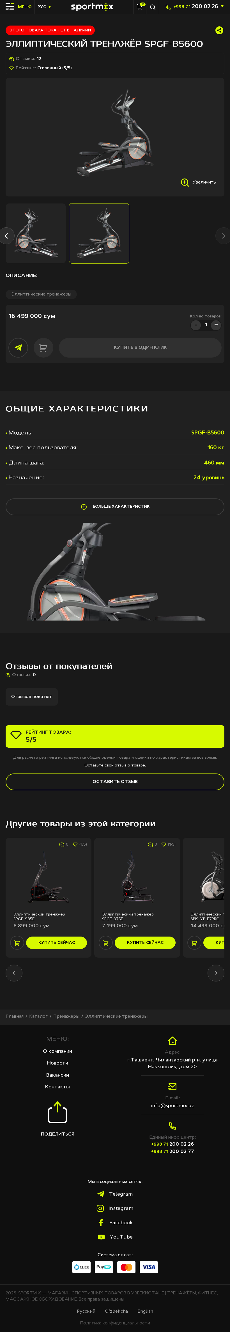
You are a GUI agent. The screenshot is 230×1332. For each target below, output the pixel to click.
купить (56, 943)
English (145, 1311)
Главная (15, 1016)
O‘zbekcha (116, 1311)
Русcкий (86, 1311)
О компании (57, 1051)
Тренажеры (66, 1016)
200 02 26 (195, 7)
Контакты (57, 1087)
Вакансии (57, 1075)
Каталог (38, 1016)
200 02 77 (172, 1151)
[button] (14, 973)
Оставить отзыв (115, 782)
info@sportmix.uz (172, 1105)
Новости (57, 1063)
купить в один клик (140, 347)
